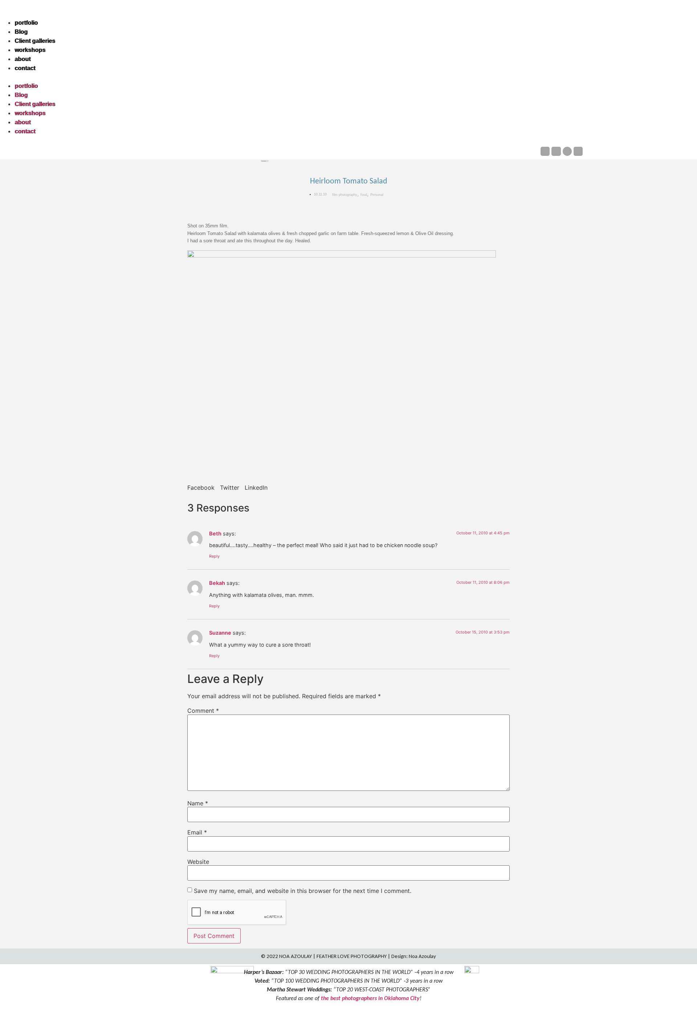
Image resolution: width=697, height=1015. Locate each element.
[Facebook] (545, 151)
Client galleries (35, 41)
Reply (214, 556)
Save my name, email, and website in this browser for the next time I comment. (302, 891)
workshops (30, 50)
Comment (203, 710)
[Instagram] (556, 151)
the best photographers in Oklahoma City (370, 998)
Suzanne (220, 633)
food (363, 195)
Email (197, 832)
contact (25, 68)
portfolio (26, 23)
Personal (376, 195)
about (22, 59)
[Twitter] (578, 151)
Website (198, 862)
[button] (348, 77)
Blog (21, 32)
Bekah (217, 583)
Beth (215, 533)
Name (197, 803)
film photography (344, 195)
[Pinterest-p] (567, 151)
